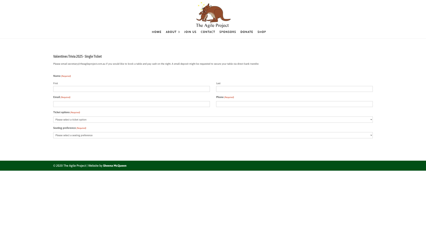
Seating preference (69, 127)
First (55, 83)
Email (61, 97)
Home (157, 32)
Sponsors (227, 32)
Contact (208, 32)
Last (218, 83)
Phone (225, 97)
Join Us (190, 32)
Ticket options (66, 112)
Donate (246, 32)
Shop (262, 32)
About (171, 32)
